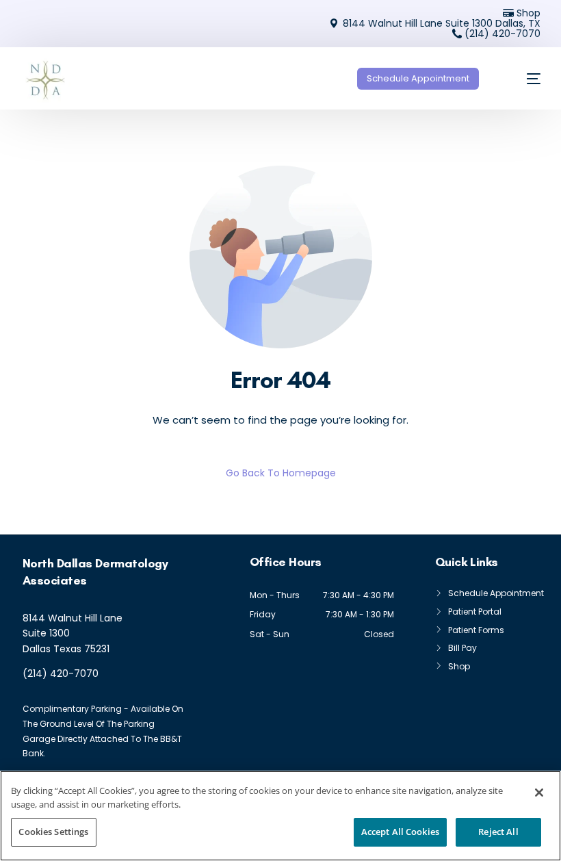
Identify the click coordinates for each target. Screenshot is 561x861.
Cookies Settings (53, 831)
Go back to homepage (281, 473)
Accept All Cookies (400, 831)
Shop (528, 13)
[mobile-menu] (521, 79)
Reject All (498, 831)
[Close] (539, 793)
